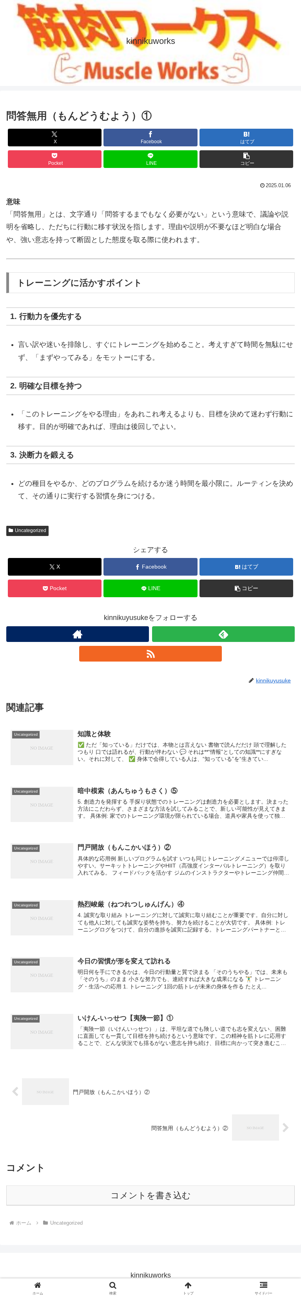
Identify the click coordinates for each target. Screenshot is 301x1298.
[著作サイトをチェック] (77, 634)
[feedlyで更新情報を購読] (223, 634)
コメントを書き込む (151, 1195)
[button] (246, 159)
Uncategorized (30, 530)
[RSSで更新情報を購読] (150, 654)
